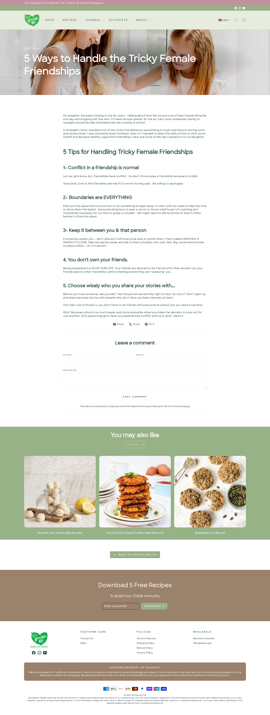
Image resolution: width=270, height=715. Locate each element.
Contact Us (86, 638)
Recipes (70, 20)
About (142, 20)
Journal (93, 20)
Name (67, 355)
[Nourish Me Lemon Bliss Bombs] (60, 491)
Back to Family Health (137, 554)
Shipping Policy (146, 643)
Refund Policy (145, 648)
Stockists (119, 20)
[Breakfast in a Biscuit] (210, 491)
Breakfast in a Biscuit (210, 533)
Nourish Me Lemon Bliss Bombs (59, 533)
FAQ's (83, 643)
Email (140, 355)
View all (134, 444)
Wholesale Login (202, 643)
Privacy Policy (150, 406)
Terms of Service (173, 406)
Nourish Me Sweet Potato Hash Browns (135, 533)
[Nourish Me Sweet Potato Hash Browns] (135, 491)
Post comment (135, 396)
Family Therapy (32, 48)
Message (70, 370)
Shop (50, 20)
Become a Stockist (204, 638)
